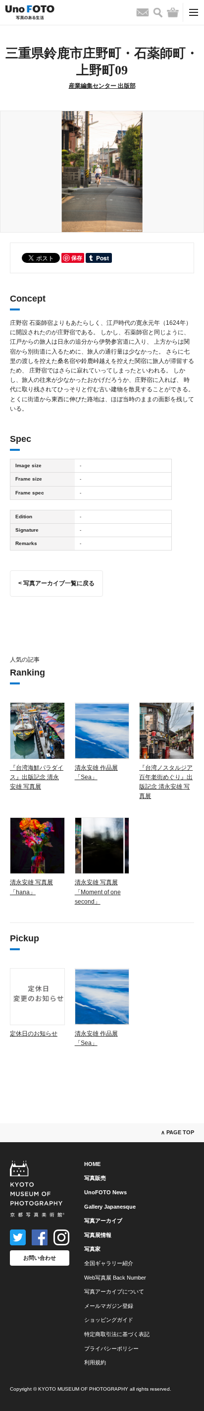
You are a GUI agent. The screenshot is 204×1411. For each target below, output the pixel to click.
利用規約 (95, 1362)
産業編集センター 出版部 (102, 85)
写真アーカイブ (103, 1221)
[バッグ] (173, 12)
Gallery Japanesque (110, 1207)
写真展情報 (97, 1235)
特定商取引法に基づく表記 (117, 1334)
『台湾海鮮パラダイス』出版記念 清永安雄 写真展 (36, 777)
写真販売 (95, 1178)
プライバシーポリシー (111, 1348)
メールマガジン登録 (108, 1306)
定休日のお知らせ (33, 1033)
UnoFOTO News (105, 1192)
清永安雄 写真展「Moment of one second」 (98, 892)
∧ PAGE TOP (177, 1132)
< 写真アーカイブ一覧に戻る (56, 583)
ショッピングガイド (108, 1320)
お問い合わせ (39, 1258)
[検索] (158, 12)
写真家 (92, 1249)
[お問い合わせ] (142, 12)
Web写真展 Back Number (115, 1278)
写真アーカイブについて (114, 1291)
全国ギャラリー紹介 (108, 1263)
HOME (92, 1164)
